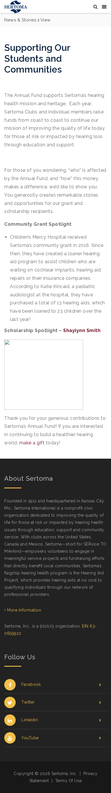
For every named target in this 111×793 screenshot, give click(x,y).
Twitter (28, 702)
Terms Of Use (68, 780)
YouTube (30, 738)
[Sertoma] (15, 6)
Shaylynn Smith (81, 330)
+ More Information (22, 610)
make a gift (32, 443)
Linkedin (29, 720)
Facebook (31, 684)
